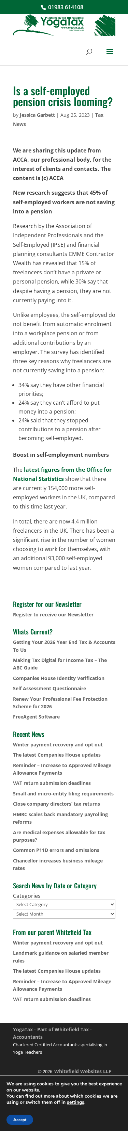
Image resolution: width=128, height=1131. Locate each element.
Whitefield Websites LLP (83, 1071)
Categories (27, 896)
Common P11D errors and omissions (56, 850)
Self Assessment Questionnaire (49, 688)
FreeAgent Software (36, 716)
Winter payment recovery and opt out (58, 744)
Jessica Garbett (37, 115)
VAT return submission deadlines (52, 783)
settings (75, 1102)
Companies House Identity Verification (58, 678)
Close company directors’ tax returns (56, 804)
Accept (19, 1119)
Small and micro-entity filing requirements (63, 793)
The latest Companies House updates (57, 755)
